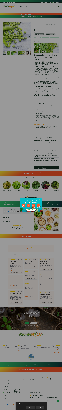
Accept (30, 407)
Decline (40, 407)
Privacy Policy (34, 404)
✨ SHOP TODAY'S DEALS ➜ (31, 209)
